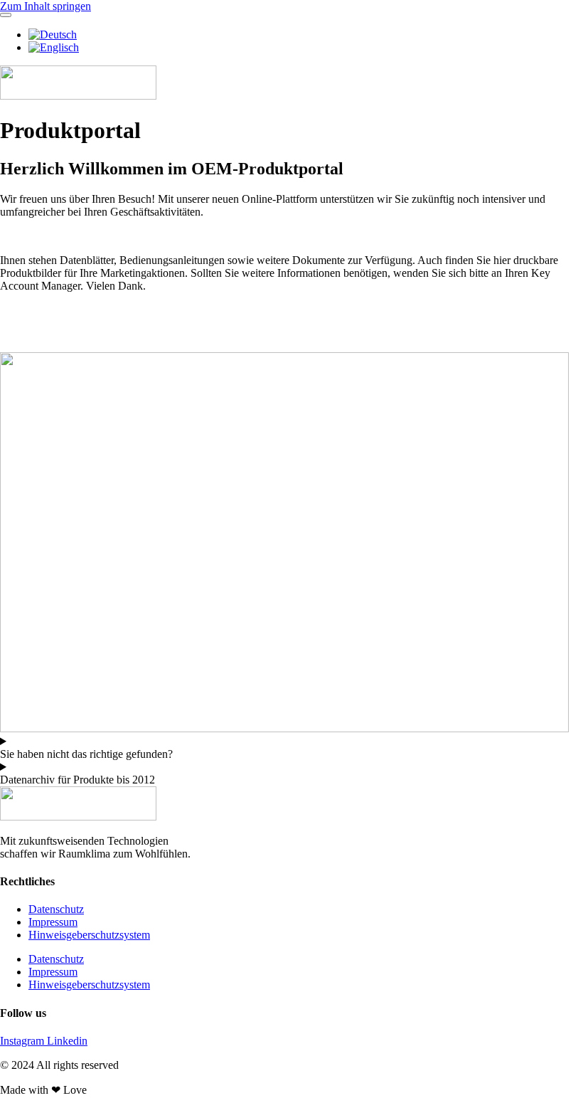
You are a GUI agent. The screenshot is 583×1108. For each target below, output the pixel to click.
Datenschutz (56, 909)
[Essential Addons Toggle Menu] (5, 15)
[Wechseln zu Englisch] (53, 47)
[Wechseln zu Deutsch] (52, 34)
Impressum (52, 922)
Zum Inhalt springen (45, 6)
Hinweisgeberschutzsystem (89, 935)
